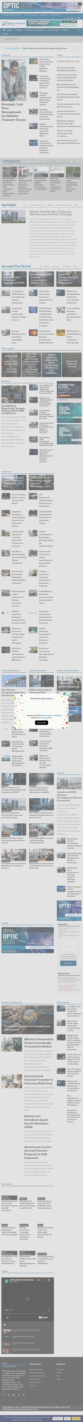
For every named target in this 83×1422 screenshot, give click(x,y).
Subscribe (41, 722)
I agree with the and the (44, 716)
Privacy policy (45, 717)
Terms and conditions (52, 715)
